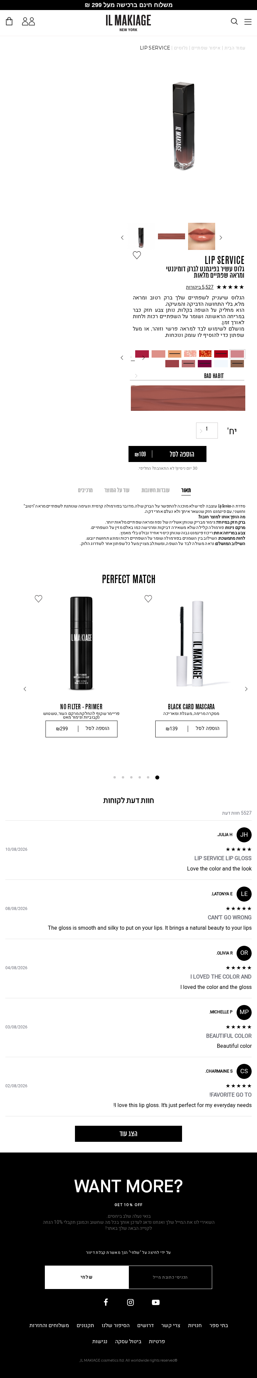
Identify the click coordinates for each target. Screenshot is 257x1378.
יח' (232, 431)
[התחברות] (25, 21)
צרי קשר (170, 1325)
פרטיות (157, 1342)
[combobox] (187, 375)
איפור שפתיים (206, 48)
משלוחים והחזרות (49, 1325)
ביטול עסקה (128, 1342)
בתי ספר (218, 1325)
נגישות (99, 1342)
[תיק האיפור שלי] (9, 21)
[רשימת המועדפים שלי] (33, 22)
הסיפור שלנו (116, 1325)
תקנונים (85, 1325)
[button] (189, 287)
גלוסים (181, 48)
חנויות (195, 1325)
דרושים (145, 1325)
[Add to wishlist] (137, 255)
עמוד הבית (235, 48)
